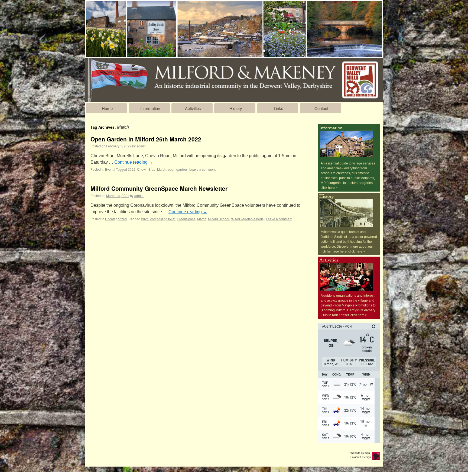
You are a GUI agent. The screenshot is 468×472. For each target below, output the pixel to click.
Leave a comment (202, 169)
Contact (321, 108)
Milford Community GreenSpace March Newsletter (158, 188)
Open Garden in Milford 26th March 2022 (145, 139)
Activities (193, 108)
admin (141, 146)
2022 (131, 169)
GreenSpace (186, 218)
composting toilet (162, 218)
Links (278, 108)
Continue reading (133, 162)
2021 (145, 218)
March (161, 169)
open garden (177, 169)
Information (150, 108)
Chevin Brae (146, 169)
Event (109, 169)
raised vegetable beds (247, 218)
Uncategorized (116, 218)
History (235, 108)
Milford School (218, 218)
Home (107, 108)
